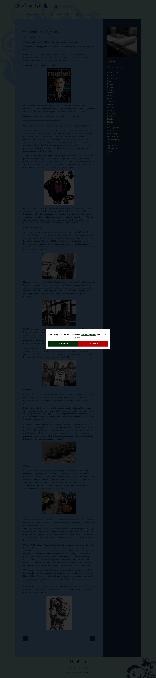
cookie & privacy (88, 335)
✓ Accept (63, 343)
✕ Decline (93, 343)
